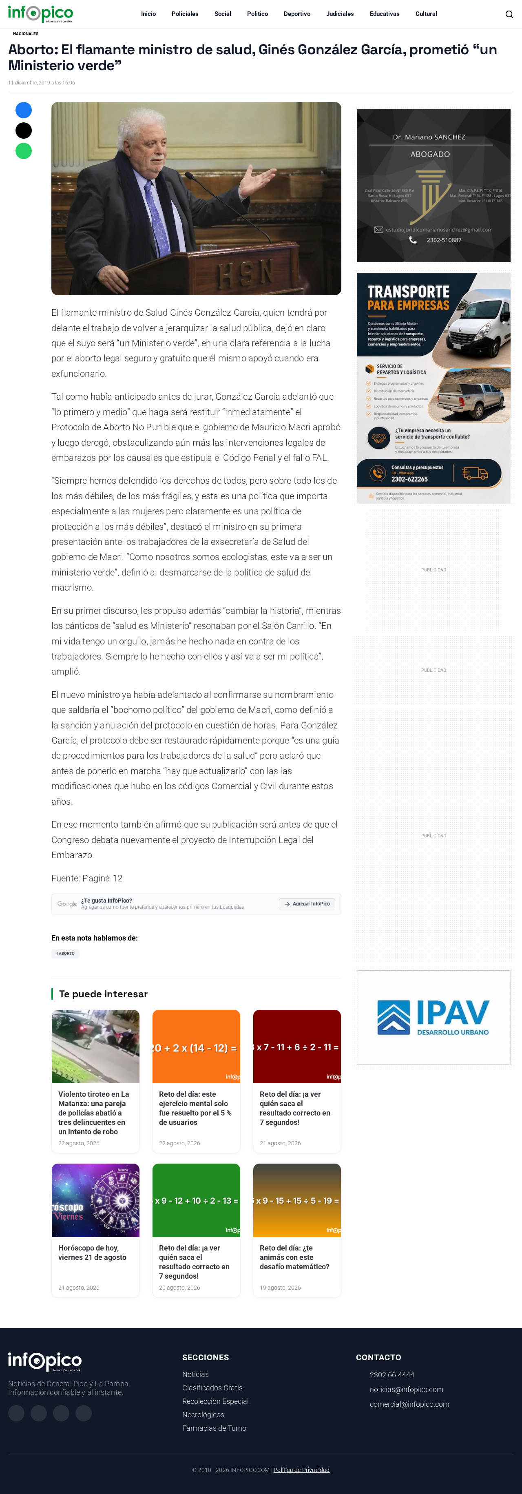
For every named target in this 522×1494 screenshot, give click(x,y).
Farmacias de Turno (214, 1428)
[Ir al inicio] (40, 14)
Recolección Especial (215, 1401)
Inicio (148, 14)
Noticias (195, 1374)
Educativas (385, 14)
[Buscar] (509, 14)
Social (223, 14)
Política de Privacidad (302, 1470)
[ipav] (434, 1017)
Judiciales (340, 14)
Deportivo (297, 14)
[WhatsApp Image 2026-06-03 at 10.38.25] (434, 388)
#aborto (65, 953)
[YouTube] (83, 1413)
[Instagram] (39, 1413)
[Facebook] (16, 1413)
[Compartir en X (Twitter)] (23, 130)
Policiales (185, 14)
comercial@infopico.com (409, 1404)
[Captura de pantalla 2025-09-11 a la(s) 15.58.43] (434, 185)
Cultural (426, 14)
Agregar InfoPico (311, 904)
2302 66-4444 (392, 1375)
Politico (257, 14)
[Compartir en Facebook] (23, 110)
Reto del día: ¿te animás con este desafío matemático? (295, 1257)
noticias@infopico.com (406, 1390)
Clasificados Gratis (212, 1388)
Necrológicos (203, 1415)
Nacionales (25, 33)
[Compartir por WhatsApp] (23, 151)
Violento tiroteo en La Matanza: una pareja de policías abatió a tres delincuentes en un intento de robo (93, 1112)
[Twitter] (61, 1413)
